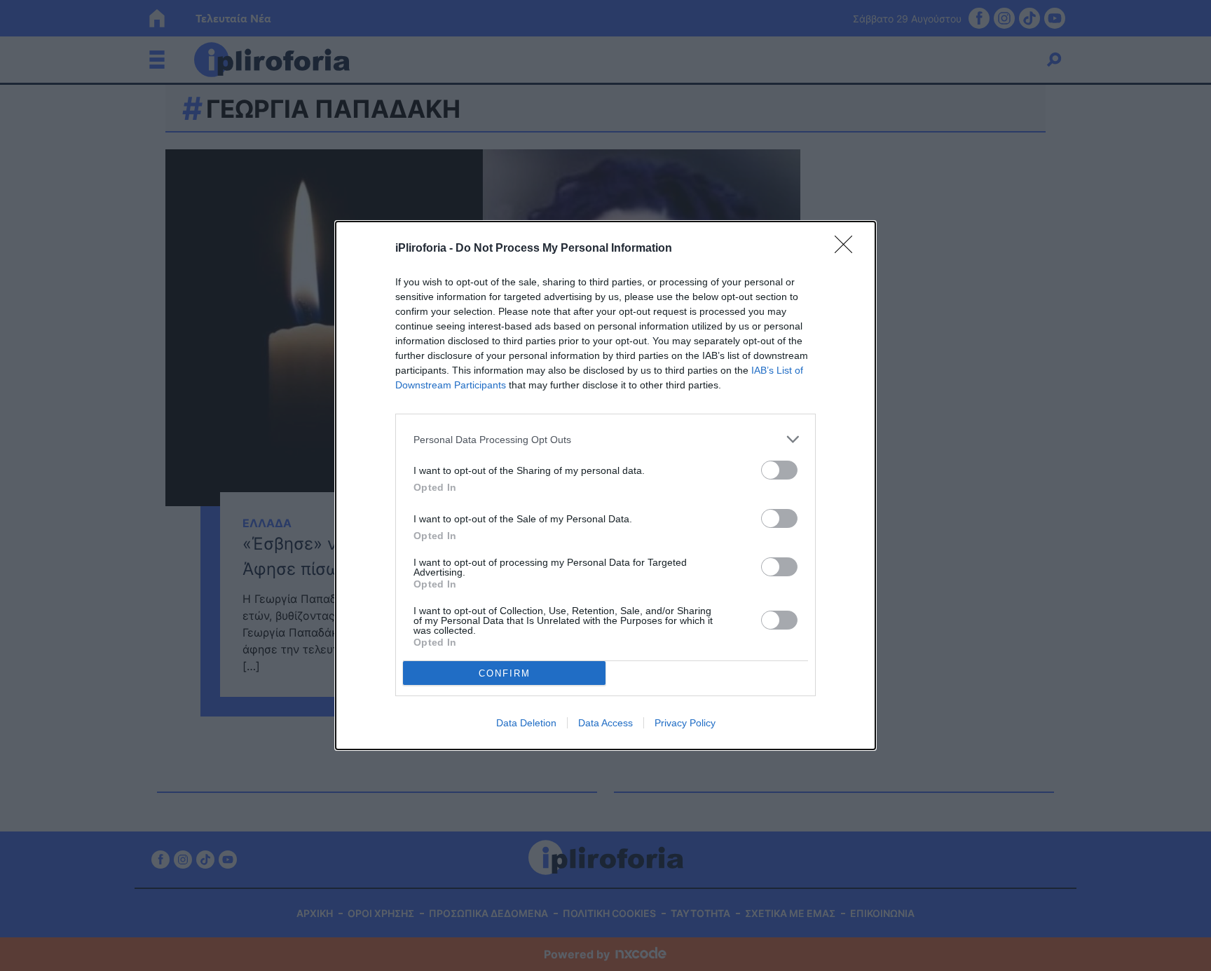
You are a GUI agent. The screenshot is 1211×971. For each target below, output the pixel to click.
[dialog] (605, 485)
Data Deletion (526, 722)
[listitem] (605, 439)
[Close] (848, 249)
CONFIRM (505, 673)
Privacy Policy (685, 722)
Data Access (605, 722)
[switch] (779, 470)
